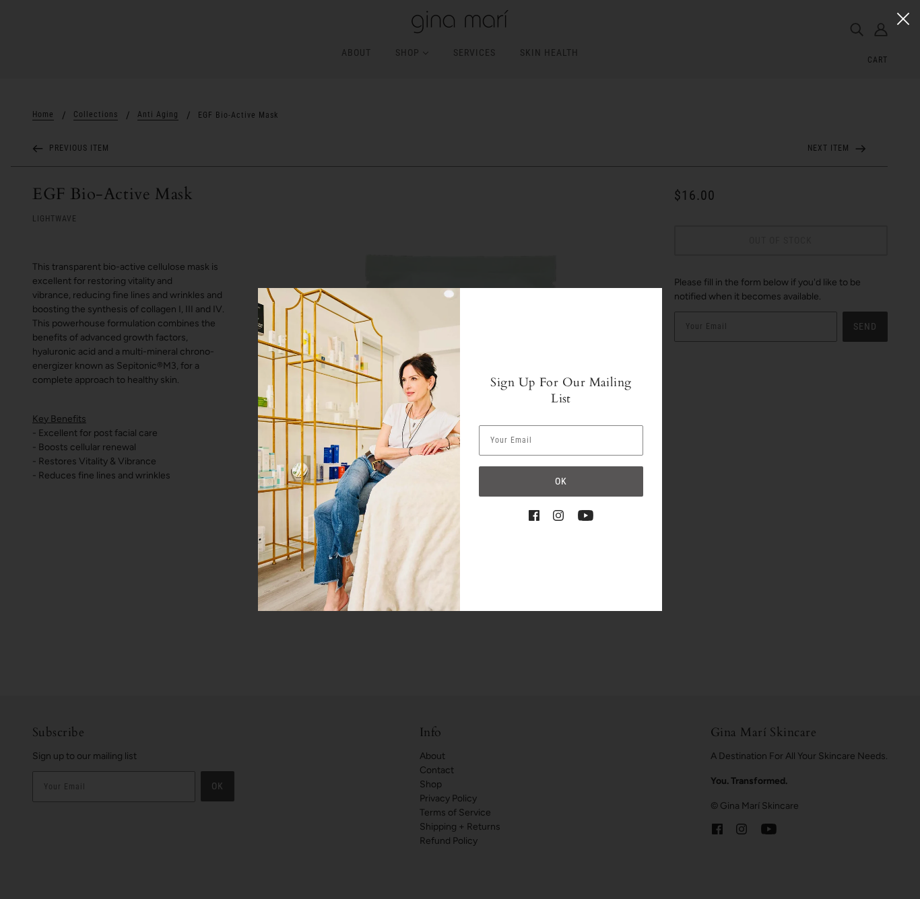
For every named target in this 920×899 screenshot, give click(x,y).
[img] (534, 514)
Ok (561, 481)
